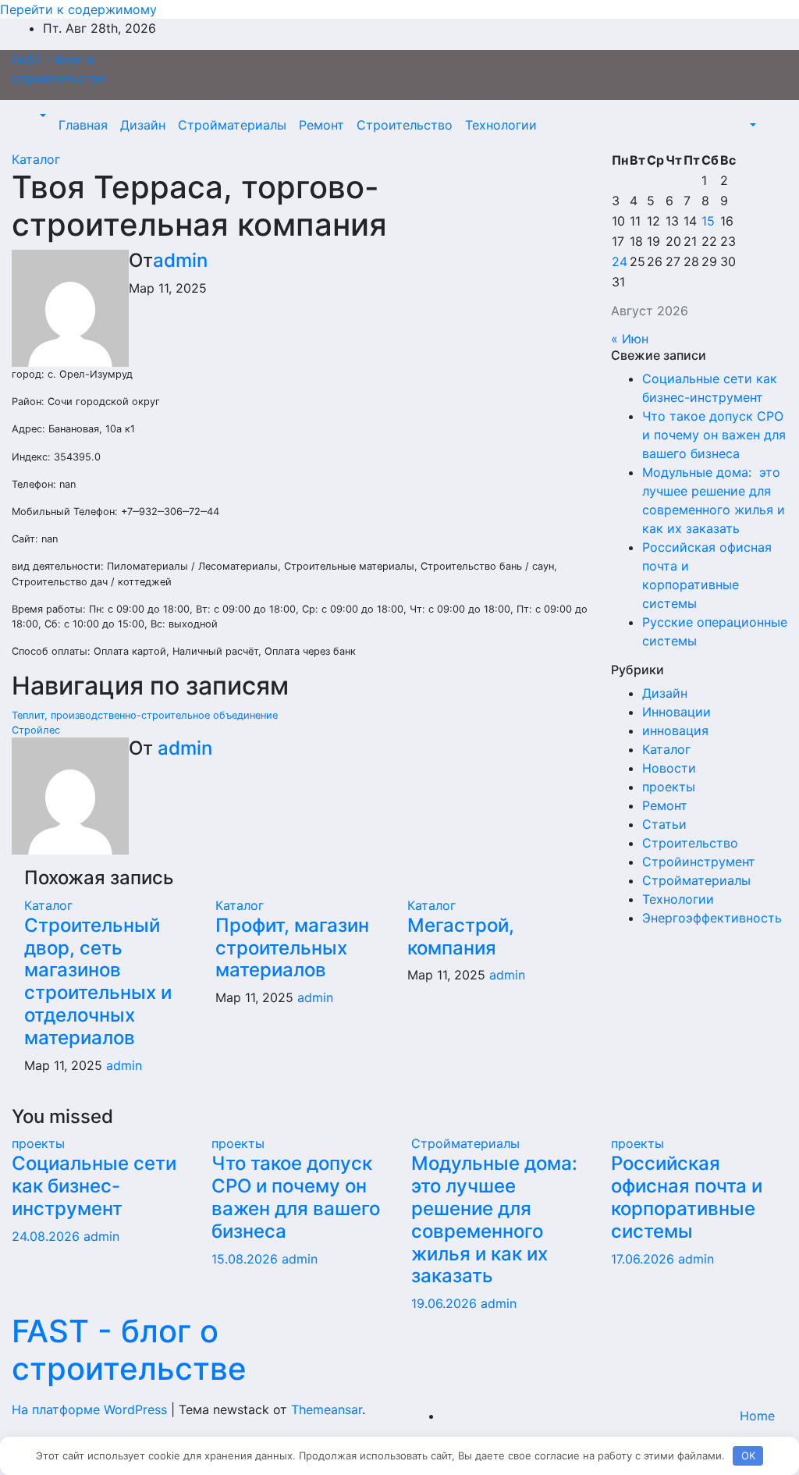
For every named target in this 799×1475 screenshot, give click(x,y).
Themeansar (326, 1409)
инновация (675, 730)
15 (708, 221)
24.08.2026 (47, 1236)
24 (619, 261)
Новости (669, 768)
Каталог (36, 159)
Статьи (664, 824)
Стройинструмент (698, 861)
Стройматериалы (232, 125)
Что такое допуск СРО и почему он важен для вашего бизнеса (714, 434)
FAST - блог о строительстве (129, 1350)
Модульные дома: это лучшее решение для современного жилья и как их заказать (496, 1219)
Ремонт (321, 125)
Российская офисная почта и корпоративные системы (686, 1197)
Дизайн (142, 125)
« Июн (629, 339)
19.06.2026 (446, 1303)
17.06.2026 (644, 1259)
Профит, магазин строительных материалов (292, 948)
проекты (668, 786)
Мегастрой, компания (460, 936)
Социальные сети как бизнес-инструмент (94, 1186)
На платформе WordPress (91, 1409)
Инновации (676, 712)
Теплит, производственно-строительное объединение (145, 715)
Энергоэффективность (712, 918)
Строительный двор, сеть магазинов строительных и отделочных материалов (98, 981)
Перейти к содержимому (78, 9)
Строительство (405, 125)
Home (757, 1415)
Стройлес (36, 730)
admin (180, 260)
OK (748, 1455)
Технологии (501, 125)
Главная (83, 125)
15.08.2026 (246, 1259)
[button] (41, 115)
